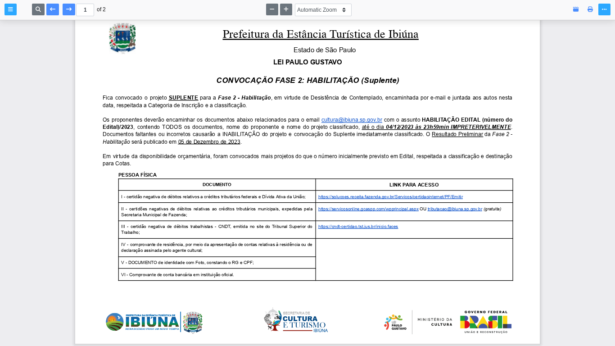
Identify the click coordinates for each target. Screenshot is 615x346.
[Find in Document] (38, 9)
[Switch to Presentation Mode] (576, 9)
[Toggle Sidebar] (11, 9)
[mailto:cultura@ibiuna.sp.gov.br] (351, 120)
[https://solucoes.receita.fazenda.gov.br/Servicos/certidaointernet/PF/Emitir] (390, 196)
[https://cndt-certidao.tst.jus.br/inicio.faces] (358, 226)
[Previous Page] (52, 9)
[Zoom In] (286, 9)
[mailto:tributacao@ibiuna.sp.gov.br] (455, 208)
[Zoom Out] (272, 9)
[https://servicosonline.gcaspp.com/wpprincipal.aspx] (368, 208)
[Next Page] (69, 9)
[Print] (590, 9)
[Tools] (604, 9)
